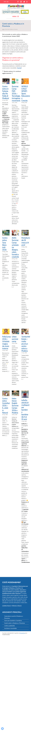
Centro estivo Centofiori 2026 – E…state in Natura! (6, 405)
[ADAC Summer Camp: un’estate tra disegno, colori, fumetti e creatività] (15, 232)
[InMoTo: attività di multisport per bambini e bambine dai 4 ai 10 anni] (25, 394)
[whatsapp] (27, 2)
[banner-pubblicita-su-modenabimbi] (15, 10)
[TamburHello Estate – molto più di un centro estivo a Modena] (25, 331)
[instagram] (21, 2)
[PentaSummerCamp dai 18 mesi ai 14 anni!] (25, 232)
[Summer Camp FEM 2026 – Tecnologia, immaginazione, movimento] (15, 81)
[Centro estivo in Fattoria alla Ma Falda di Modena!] (6, 81)
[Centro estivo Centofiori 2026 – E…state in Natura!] (6, 393)
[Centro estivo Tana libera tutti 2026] (6, 232)
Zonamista (22, 633)
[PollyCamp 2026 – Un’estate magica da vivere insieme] (6, 331)
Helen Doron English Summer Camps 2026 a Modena (15, 405)
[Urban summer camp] (15, 331)
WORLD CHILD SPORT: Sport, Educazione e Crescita (25, 93)
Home (3, 29)
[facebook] (18, 2)
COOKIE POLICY (6, 606)
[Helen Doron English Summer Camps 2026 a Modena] (15, 393)
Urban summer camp (15, 338)
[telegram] (24, 2)
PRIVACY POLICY (17, 606)
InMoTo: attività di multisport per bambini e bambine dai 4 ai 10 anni (25, 409)
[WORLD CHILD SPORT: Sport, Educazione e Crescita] (25, 81)
